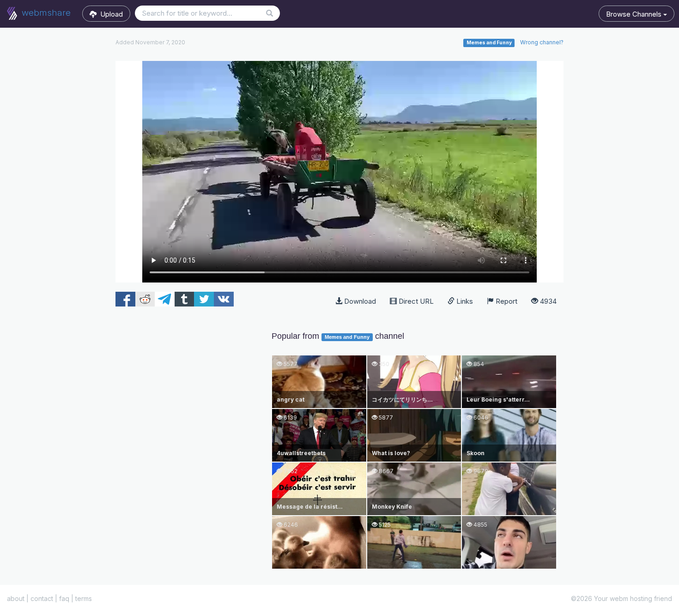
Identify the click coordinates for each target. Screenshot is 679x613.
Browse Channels (634, 14)
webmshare (45, 12)
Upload (110, 14)
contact (41, 598)
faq (64, 598)
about (15, 598)
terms (83, 598)
